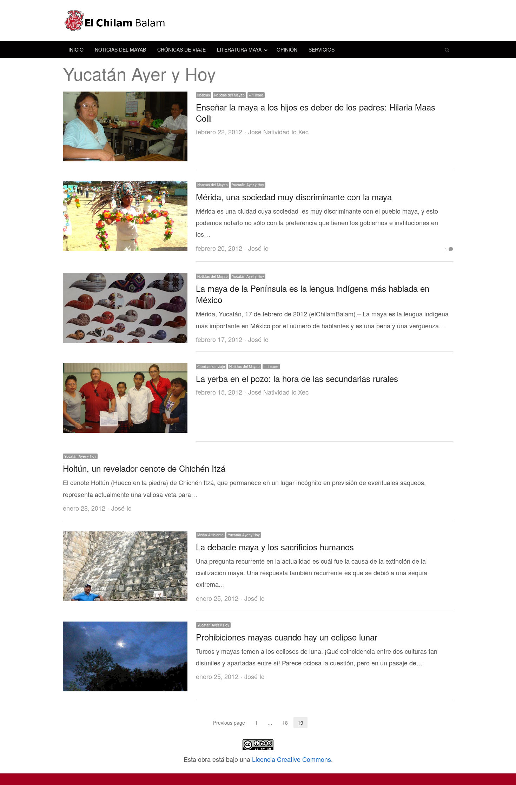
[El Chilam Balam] (258, 20)
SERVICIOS (322, 49)
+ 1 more (256, 95)
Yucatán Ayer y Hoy (248, 184)
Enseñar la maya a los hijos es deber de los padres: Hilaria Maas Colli (315, 112)
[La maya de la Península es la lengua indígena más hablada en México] (125, 278)
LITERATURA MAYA (239, 49)
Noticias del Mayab (229, 95)
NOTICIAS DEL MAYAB (120, 49)
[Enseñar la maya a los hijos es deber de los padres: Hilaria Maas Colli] (125, 97)
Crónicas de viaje (211, 366)
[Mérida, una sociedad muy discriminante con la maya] (125, 187)
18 (287, 723)
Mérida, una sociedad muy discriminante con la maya (294, 196)
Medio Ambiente (210, 534)
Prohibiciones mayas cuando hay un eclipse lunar (286, 637)
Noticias (203, 95)
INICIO (76, 49)
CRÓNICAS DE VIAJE (181, 49)
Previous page (229, 722)
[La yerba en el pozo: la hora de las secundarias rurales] (125, 368)
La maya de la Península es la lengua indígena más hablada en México (312, 294)
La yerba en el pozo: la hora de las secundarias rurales (297, 378)
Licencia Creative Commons (291, 759)
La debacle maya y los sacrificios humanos (275, 547)
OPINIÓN (287, 49)
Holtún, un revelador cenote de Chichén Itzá (144, 468)
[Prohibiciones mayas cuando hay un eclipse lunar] (125, 627)
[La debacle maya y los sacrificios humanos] (125, 537)
